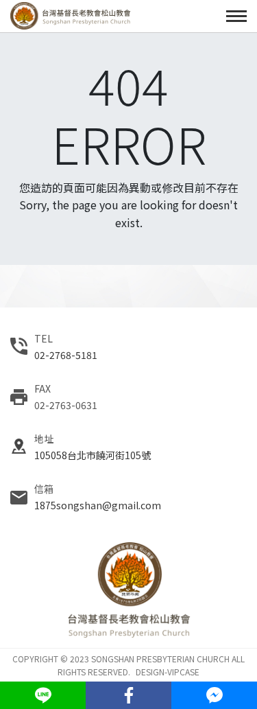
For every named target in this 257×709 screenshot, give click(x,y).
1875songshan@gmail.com (97, 505)
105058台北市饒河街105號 (92, 455)
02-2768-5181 (65, 355)
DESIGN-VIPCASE (167, 671)
